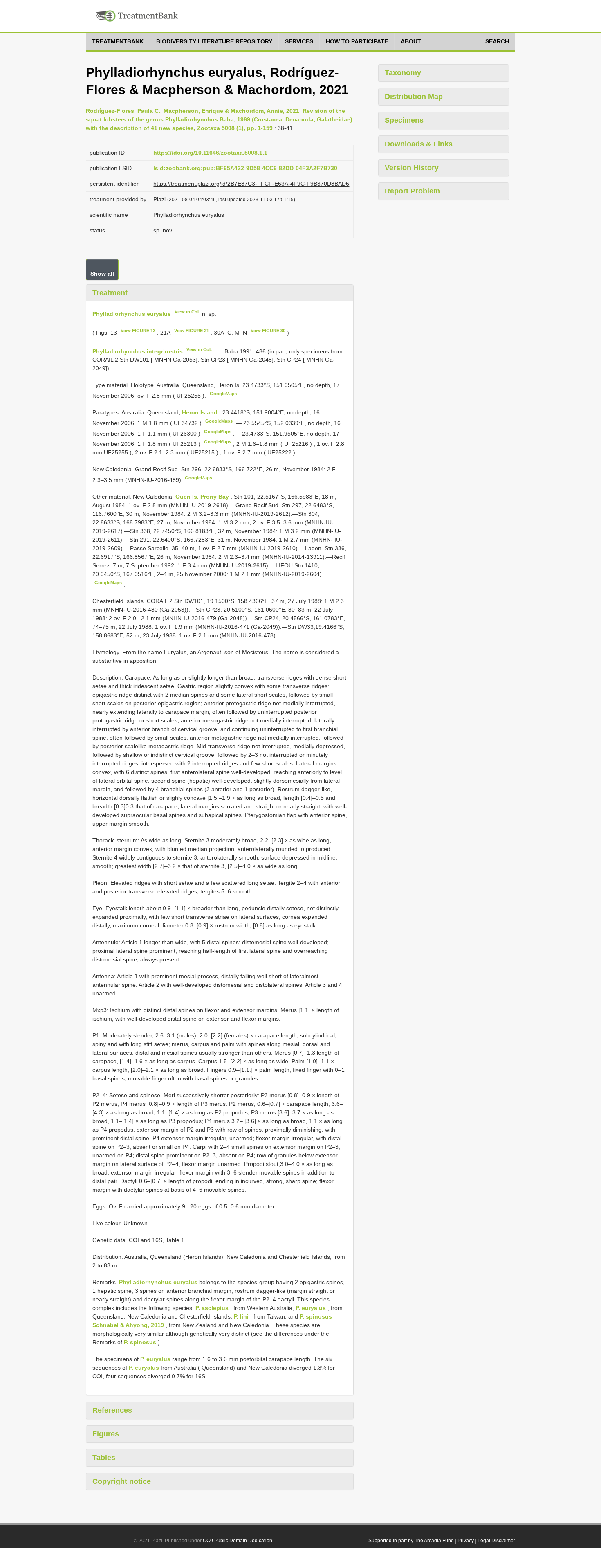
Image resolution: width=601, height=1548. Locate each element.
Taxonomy (403, 73)
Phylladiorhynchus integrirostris (137, 351)
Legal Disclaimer (496, 1541)
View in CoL (187, 311)
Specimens (404, 120)
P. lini (241, 1316)
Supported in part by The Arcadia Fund (411, 1541)
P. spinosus (140, 1342)
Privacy (465, 1541)
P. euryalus (311, 1308)
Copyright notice (121, 1481)
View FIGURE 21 (191, 330)
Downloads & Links (419, 144)
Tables (103, 1458)
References (112, 1410)
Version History (412, 168)
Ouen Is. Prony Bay (203, 496)
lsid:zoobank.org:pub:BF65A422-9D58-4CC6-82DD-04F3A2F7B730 (245, 168)
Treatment (110, 293)
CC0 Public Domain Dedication (237, 1541)
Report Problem (412, 191)
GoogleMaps (223, 393)
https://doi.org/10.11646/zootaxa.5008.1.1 (210, 152)
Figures (105, 1434)
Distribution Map (414, 96)
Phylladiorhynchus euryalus (131, 313)
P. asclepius (212, 1308)
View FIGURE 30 (268, 330)
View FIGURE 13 (138, 330)
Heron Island (200, 412)
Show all (102, 273)
